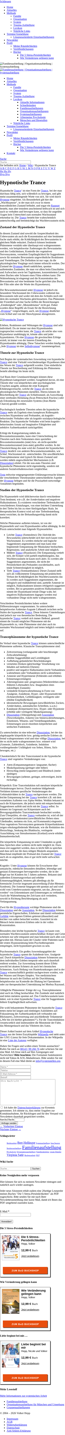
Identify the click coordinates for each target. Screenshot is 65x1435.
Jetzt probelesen (30, 1256)
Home (22, 165)
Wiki (30, 165)
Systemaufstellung (43, 1143)
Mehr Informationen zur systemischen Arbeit (23, 1395)
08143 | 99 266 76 (29, 1049)
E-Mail (4, 1211)
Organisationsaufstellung (26, 1152)
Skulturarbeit (12, 1143)
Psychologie (11, 1152)
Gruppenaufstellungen (18, 1407)
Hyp (2, 174)
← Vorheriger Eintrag (11, 1126)
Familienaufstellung (41, 1147)
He (2, 171)
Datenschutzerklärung (29, 1107)
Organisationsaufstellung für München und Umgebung (35, 1404)
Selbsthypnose (32, 346)
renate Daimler (55, 1152)
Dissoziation (6, 463)
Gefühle (4, 916)
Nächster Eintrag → (10, 1129)
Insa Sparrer (55, 1143)
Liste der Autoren (17, 1040)
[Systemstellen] (32, 72)
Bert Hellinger (26, 1142)
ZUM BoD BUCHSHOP (25, 1270)
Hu (6, 171)
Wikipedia (43, 1034)
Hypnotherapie (21, 907)
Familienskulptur (42, 1152)
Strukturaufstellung (14, 1148)
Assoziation (48, 714)
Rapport (55, 205)
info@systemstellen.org (48, 1061)
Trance (17, 190)
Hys (7, 174)
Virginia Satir (15, 1155)
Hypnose (5, 199)
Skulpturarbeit (29, 1155)
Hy (9, 171)
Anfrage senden (8, 1123)
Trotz (3, 474)
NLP (38, 1155)
